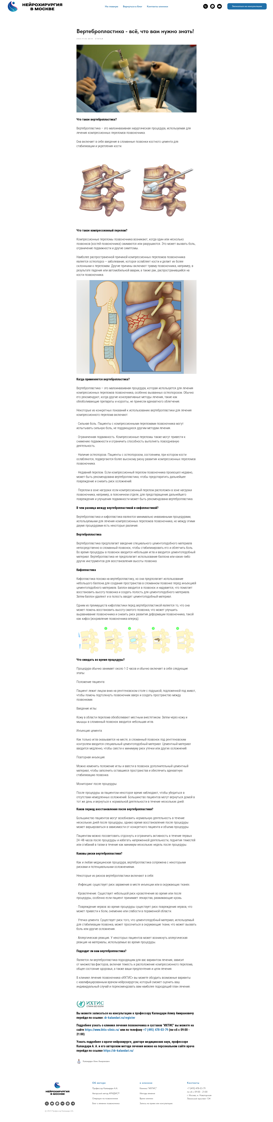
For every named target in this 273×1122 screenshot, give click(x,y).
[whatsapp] (212, 6)
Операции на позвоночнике (105, 1098)
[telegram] (73, 1104)
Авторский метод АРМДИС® (105, 1093)
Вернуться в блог (132, 6)
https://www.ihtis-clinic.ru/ (102, 1030)
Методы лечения (147, 1093)
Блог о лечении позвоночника (105, 1103)
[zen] (68, 1104)
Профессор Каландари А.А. (105, 1088)
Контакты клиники (157, 6)
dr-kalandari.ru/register (119, 1018)
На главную (111, 6)
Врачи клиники (146, 1098)
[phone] (47, 1104)
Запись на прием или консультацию (156, 1103)
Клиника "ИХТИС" (148, 1088)
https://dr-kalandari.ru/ (118, 1050)
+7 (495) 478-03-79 (155, 1030)
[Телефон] (205, 6)
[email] (52, 1104)
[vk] (62, 1104)
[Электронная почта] (219, 6)
